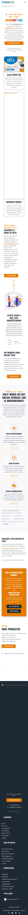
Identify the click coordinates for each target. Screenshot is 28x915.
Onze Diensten (6, 828)
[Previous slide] (3, 664)
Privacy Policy (15, 910)
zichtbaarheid (9, 28)
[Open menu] (25, 2)
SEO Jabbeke (17, 513)
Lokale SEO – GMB (7, 889)
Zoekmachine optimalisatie (9, 879)
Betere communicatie (8, 854)
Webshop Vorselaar (19, 518)
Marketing (4, 877)
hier (20, 366)
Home (3, 823)
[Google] (19, 913)
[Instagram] (12, 913)
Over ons (4, 826)
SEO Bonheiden (18, 516)
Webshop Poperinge (7, 521)
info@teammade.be (15, 807)
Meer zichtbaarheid (7, 849)
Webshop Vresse (6, 516)
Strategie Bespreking (7, 858)
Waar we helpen (6, 861)
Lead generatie (6, 884)
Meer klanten (5, 851)
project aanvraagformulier (11, 548)
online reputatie (9, 244)
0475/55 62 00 (15, 805)
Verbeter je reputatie (7, 886)
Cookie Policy (6, 910)
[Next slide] (25, 664)
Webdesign (5, 874)
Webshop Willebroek (7, 513)
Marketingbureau (6, 856)
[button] (14, 800)
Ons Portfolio (5, 831)
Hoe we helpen (9, 842)
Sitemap (22, 910)
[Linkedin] (15, 913)
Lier (16, 16)
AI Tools (4, 863)
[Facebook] (8, 913)
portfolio (12, 637)
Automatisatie (6, 881)
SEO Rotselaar (5, 518)
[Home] (2, 6)
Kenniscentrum (6, 833)
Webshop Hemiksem (19, 521)
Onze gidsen (5, 835)
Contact (4, 838)
